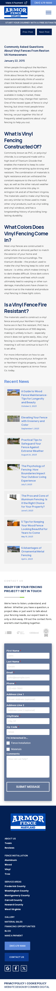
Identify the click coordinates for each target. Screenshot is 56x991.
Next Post (44, 32)
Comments (13, 753)
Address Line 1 (15, 694)
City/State (13, 716)
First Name (14, 650)
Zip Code (13, 727)
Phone (11, 683)
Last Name (14, 661)
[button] (48, 12)
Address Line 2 (15, 705)
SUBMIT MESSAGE (28, 786)
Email (10, 672)
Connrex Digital (38, 987)
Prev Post (28, 32)
